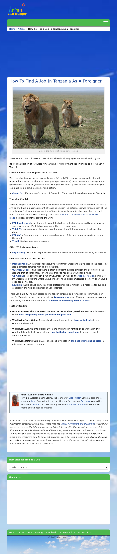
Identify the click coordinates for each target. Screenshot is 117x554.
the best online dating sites (86, 341)
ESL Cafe (17, 235)
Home (12, 29)
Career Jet (18, 193)
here (33, 401)
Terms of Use (85, 532)
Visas (21, 532)
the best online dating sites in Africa (69, 300)
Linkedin (17, 285)
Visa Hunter (74, 398)
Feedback (51, 532)
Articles (21, 29)
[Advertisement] (58, 53)
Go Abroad (18, 276)
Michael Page (19, 264)
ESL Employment (21, 223)
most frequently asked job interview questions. (45, 314)
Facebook (85, 401)
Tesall (15, 241)
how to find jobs (83, 320)
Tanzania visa (61, 297)
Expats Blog (19, 252)
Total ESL (17, 229)
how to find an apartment (65, 332)
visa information (86, 276)
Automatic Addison (76, 404)
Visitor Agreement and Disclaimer (77, 424)
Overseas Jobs (20, 270)
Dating (39, 532)
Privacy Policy (67, 532)
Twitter (36, 404)
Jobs (29, 532)
